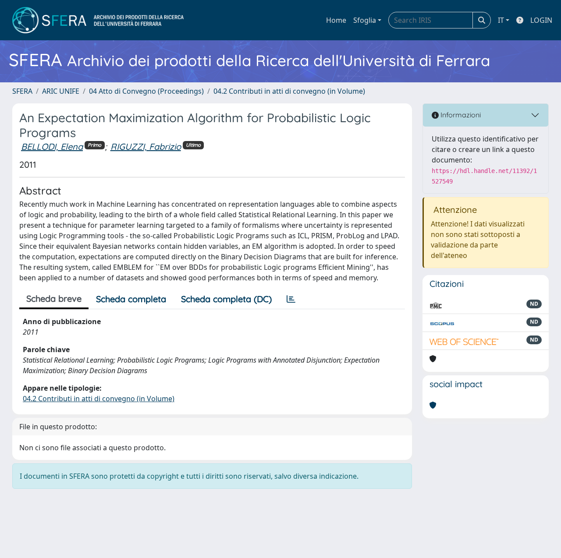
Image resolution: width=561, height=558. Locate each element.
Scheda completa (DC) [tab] (226, 298)
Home (336, 20)
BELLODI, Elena (52, 146)
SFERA (22, 91)
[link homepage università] (98, 20)
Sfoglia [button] (364, 20)
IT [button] (501, 20)
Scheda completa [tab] (131, 298)
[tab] (291, 299)
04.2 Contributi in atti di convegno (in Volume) (289, 91)
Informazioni (460, 114)
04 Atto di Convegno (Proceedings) (146, 91)
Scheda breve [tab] (54, 298)
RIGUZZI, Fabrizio (145, 146)
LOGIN (541, 20)
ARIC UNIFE (60, 91)
